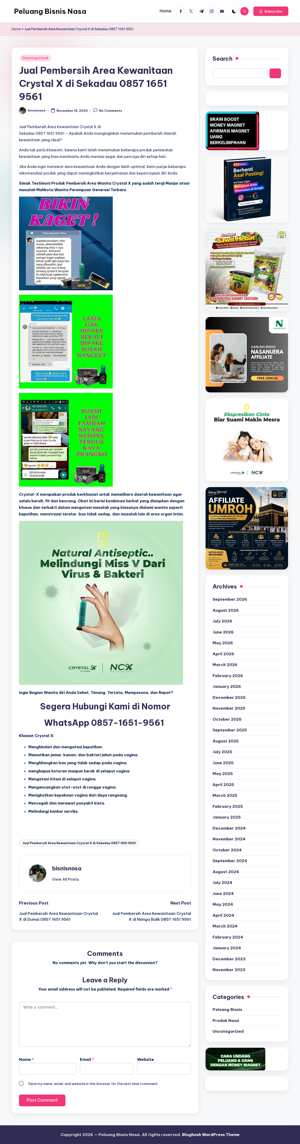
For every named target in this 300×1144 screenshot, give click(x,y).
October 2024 (227, 850)
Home (16, 29)
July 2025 (222, 751)
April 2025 (223, 784)
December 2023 (229, 958)
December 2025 (229, 697)
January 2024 (227, 947)
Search (222, 58)
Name (26, 1059)
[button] (270, 11)
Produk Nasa (226, 1020)
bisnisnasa (66, 868)
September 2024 (230, 860)
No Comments (110, 111)
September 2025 (230, 730)
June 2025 (223, 762)
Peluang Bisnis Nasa (50, 11)
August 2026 (226, 610)
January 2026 (227, 686)
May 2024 (223, 904)
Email (87, 1059)
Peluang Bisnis (227, 1009)
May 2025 (223, 773)
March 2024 (225, 926)
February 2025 (228, 806)
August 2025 (226, 741)
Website (145, 1059)
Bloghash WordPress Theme (211, 1134)
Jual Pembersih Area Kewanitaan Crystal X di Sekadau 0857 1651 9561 (79, 843)
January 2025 (227, 817)
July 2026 (222, 621)
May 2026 (223, 642)
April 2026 (223, 653)
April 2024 (223, 915)
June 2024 (223, 893)
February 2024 (228, 937)
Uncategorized (35, 58)
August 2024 (226, 871)
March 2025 (225, 795)
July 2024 (222, 882)
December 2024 (229, 828)
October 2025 (227, 719)
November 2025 (229, 708)
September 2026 (230, 599)
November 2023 (229, 969)
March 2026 (225, 664)
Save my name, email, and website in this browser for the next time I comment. (93, 1083)
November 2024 (229, 839)
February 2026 (228, 675)
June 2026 (223, 632)
